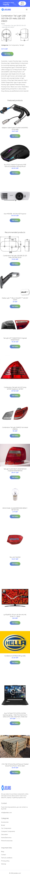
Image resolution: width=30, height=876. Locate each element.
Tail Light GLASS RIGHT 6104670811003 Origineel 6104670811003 (15, 470)
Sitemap (3, 864)
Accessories (4, 822)
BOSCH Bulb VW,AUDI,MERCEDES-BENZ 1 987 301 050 (15, 509)
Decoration (4, 834)
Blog (2, 851)
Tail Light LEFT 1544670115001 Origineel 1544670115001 (15, 339)
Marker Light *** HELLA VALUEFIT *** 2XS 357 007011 (15, 299)
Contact (3, 854)
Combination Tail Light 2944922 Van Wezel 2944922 (15, 428)
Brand (3, 825)
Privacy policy (5, 861)
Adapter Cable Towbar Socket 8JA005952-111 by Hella (15, 128)
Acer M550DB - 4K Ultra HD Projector (15, 214)
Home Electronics (6, 837)
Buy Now (7, 54)
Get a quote (22, 3)
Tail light (21, 45)
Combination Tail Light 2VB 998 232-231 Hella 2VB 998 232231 (15, 256)
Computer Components (8, 831)
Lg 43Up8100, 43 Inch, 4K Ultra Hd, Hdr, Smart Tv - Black (15, 615)
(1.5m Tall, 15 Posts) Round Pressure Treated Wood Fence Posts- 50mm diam (15, 765)
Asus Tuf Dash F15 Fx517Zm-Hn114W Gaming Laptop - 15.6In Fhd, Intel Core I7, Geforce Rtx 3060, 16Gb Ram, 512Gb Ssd (15, 715)
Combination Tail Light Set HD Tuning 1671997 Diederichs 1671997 (15, 388)
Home (3, 24)
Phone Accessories (6, 840)
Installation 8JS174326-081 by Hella (15, 656)
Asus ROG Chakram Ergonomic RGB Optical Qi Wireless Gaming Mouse (15, 165)
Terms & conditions (6, 858)
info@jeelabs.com (6, 812)
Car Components (14, 45)
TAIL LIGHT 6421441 (15, 557)
